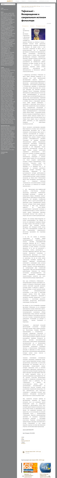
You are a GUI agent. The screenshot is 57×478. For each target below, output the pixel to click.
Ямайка (13, 110)
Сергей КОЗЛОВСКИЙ (5, 56)
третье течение (7, 144)
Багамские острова (5, 115)
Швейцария (3, 109)
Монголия (8, 120)
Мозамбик (3, 120)
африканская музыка (5, 128)
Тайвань (6, 102)
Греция (13, 78)
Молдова (11, 92)
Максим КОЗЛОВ (4, 43)
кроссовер (3, 139)
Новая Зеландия (9, 95)
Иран (13, 82)
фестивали (27, 6)
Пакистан (7, 96)
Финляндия (11, 106)
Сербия (6, 100)
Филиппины (7, 123)
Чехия (11, 108)
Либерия (6, 119)
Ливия (10, 119)
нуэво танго (6, 134)
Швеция (8, 109)
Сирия (5, 121)
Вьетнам (6, 77)
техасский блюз (4, 143)
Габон (10, 77)
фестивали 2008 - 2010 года (35, 6)
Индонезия (6, 82)
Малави (13, 119)
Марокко (3, 92)
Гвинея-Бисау (3, 118)
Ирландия (3, 84)
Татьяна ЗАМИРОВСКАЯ (6, 58)
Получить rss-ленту (44, 1)
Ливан (2, 90)
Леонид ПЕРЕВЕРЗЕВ (5, 41)
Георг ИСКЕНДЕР (8, 30)
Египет (8, 118)
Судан (11, 101)
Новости (23, 1)
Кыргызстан (8, 89)
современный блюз (8, 142)
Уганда (5, 105)
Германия (6, 78)
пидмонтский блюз (11, 137)
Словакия (3, 101)
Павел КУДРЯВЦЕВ (5, 53)
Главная (17, 1)
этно (7, 9)
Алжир (8, 70)
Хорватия (7, 108)
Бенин (2, 73)
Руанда (2, 121)
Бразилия (10, 73)
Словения (7, 101)
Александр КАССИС (5, 14)
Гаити (2, 78)
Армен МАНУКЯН (9, 23)
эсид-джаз (7, 148)
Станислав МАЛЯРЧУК (9, 57)
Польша (5, 97)
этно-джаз (11, 149)
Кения (12, 111)
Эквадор (12, 109)
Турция (2, 105)
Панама (11, 96)
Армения (3, 71)
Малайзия (8, 91)
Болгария (6, 73)
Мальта (2, 114)
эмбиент (2, 148)
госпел (2, 133)
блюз (2, 9)
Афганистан (7, 71)
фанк (12, 144)
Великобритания (8, 75)
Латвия (12, 89)
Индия (2, 82)
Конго (11, 118)
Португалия (9, 97)
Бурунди (2, 75)
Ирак (10, 82)
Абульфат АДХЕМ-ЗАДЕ (9, 13)
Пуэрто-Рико (3, 99)
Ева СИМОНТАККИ (5, 34)
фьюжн (7, 145)
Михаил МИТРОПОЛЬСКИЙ (6, 44)
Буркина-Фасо (4, 116)
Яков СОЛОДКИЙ (9, 65)
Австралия (3, 68)
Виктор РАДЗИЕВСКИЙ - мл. (7, 28)
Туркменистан (10, 104)
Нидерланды (10, 94)
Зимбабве (8, 81)
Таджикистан (10, 121)
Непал (2, 94)
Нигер (11, 120)
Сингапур (10, 100)
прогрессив (8, 139)
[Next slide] (49, 476)
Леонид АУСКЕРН (11, 39)
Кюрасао (5, 113)
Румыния (12, 99)
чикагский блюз (11, 147)
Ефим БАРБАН (8, 36)
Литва (5, 90)
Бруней (10, 115)
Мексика (7, 92)
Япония (12, 123)
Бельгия (12, 72)
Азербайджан (4, 70)
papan (2, 13)
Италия (2, 85)
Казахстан (12, 85)
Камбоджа (3, 86)
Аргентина (12, 70)
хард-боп (11, 145)
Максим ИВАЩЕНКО (8, 42)
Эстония (2, 110)
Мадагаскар (10, 113)
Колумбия (6, 87)
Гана (13, 77)
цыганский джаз (4, 147)
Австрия (7, 68)
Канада (11, 86)
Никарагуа (3, 95)
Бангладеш (3, 72)
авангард (3, 126)
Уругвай (6, 106)
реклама (2, 153)
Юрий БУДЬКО (10, 60)
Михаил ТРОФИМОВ (5, 46)
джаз (5, 9)
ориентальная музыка (9, 135)
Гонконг (9, 78)
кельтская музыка (4, 138)
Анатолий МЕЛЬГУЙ (25, 440)
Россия (8, 99)
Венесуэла (7, 76)
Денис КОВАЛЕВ (4, 32)
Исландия (8, 84)
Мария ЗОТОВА (11, 43)
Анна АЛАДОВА (9, 22)
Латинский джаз (8, 130)
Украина (2, 106)
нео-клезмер (7, 133)
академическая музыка (10, 126)
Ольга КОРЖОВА (10, 52)
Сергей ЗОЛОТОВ (10, 54)
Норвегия (3, 96)
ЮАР (10, 110)
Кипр (2, 113)
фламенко (3, 145)
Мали (12, 91)
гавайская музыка (4, 131)
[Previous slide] (23, 476)
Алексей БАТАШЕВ (8, 15)
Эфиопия (7, 110)
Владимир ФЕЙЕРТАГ (5, 29)
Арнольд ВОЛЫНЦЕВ (5, 24)
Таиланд (2, 102)
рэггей (6, 140)
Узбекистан (10, 105)
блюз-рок (12, 129)
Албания (11, 114)
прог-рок (11, 138)
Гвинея (12, 116)
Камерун (8, 86)
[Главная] (10, 1)
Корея (9, 87)
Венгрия (2, 76)
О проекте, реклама (32, 1)
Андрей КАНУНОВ (5, 20)
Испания (12, 84)
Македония (3, 91)
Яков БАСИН (11, 61)
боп (3, 130)
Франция (3, 108)
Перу (2, 97)
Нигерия (5, 94)
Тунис (5, 104)
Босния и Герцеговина (5, 111)
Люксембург (9, 90)
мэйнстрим (11, 131)
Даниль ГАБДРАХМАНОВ (6, 63)
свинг (10, 140)
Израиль (12, 81)
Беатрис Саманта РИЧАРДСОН (7, 62)
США (14, 101)
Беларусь (8, 72)
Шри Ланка (6, 114)
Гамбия (8, 116)
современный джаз (5, 149)
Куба (4, 89)
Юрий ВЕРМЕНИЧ (4, 61)
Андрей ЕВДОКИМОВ (9, 19)
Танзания (3, 123)
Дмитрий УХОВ (11, 33)
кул (1, 130)
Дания (5, 80)
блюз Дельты (7, 129)
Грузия (2, 80)
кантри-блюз (3, 137)
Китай (2, 87)
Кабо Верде (6, 85)
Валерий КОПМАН (10, 27)
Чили (14, 108)
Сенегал (2, 100)
